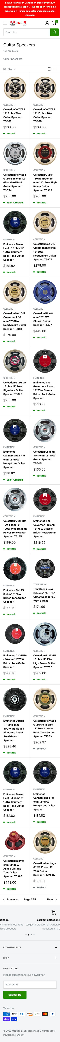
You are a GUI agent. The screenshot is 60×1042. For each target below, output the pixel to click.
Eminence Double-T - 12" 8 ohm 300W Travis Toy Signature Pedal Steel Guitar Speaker (14, 730)
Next (50, 899)
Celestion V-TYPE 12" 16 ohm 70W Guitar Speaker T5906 (44, 115)
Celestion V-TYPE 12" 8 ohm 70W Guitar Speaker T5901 (14, 115)
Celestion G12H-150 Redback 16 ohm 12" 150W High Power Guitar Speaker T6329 (45, 182)
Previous (12, 899)
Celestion (9, 104)
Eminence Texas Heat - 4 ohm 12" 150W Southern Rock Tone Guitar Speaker (13, 802)
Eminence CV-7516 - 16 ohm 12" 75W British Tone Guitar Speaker (15, 661)
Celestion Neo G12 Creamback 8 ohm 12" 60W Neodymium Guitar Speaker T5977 (44, 251)
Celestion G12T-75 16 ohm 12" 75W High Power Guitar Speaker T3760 (44, 661)
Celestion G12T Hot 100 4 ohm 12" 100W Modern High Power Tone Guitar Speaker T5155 (15, 528)
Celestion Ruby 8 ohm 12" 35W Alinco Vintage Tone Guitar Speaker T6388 (13, 868)
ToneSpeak (39, 584)
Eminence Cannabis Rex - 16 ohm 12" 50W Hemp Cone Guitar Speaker (14, 459)
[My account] (47, 23)
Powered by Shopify (13, 1034)
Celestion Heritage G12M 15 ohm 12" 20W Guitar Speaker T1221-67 (44, 869)
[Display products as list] (55, 68)
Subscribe (15, 994)
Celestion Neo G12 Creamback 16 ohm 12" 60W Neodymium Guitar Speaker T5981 (14, 321)
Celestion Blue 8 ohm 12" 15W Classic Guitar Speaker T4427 (43, 319)
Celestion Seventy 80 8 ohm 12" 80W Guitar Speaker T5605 (44, 457)
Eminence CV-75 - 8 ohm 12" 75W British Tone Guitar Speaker (14, 596)
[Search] (54, 32)
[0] (54, 23)
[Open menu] (5, 23)
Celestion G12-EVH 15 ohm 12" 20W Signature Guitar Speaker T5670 (14, 388)
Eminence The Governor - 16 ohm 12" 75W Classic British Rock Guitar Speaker (44, 528)
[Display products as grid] (49, 68)
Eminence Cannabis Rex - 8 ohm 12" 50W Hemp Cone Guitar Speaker (44, 801)
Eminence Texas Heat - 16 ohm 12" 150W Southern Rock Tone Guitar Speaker (13, 252)
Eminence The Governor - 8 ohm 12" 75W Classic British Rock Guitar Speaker (44, 390)
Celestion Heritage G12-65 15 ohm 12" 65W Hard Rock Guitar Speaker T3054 (14, 182)
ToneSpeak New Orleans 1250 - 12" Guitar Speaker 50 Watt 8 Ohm (44, 594)
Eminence (9, 239)
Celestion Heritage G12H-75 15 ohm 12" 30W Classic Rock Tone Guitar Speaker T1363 (44, 728)
